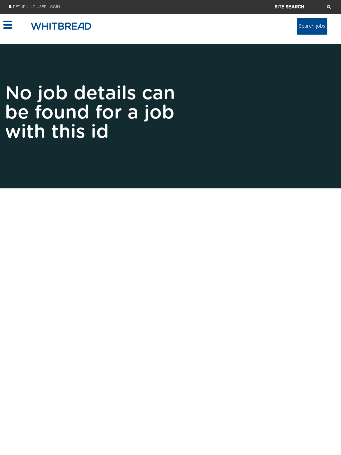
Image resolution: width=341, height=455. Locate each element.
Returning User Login (36, 7)
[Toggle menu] (7, 25)
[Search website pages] (329, 7)
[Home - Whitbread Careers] (61, 26)
